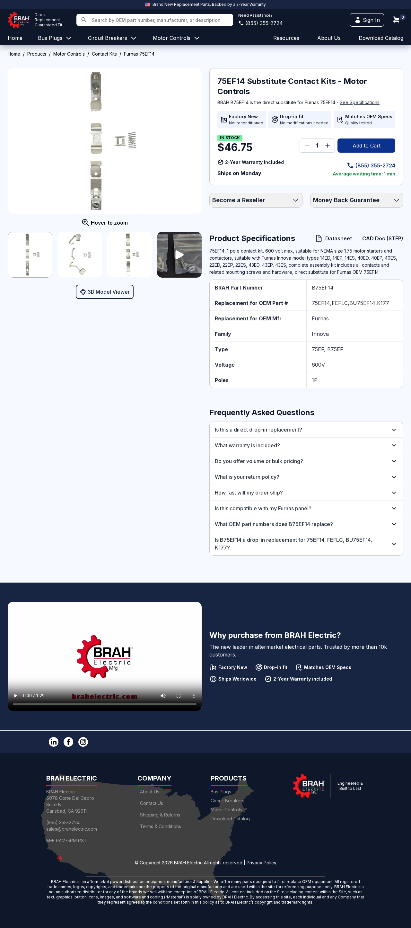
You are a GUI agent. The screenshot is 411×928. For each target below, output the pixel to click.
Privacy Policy (261, 862)
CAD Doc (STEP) (382, 238)
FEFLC (340, 303)
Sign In (371, 20)
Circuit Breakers (227, 800)
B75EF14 (323, 287)
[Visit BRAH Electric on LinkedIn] (53, 742)
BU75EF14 (362, 303)
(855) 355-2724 (264, 23)
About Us (149, 791)
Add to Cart (366, 145)
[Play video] (179, 255)
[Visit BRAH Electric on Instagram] (83, 742)
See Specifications (360, 102)
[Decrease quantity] (307, 145)
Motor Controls (69, 54)
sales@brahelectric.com (71, 829)
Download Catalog (381, 38)
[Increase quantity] (327, 145)
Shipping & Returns (160, 814)
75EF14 (321, 303)
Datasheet (338, 238)
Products (36, 54)
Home (14, 54)
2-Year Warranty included (254, 162)
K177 (383, 303)
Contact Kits (104, 54)
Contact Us (151, 803)
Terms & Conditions (160, 826)
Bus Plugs (221, 791)
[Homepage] (19, 20)
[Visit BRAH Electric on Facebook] (68, 742)
